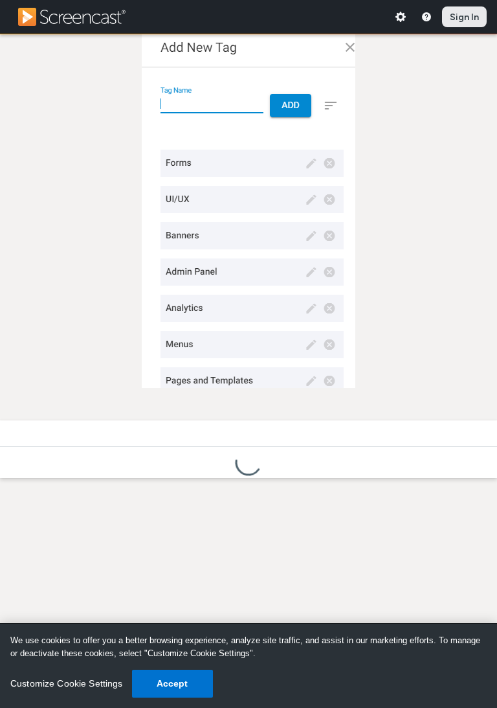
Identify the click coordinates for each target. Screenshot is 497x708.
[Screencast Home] (80, 17)
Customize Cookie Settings (66, 683)
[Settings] (400, 16)
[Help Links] (426, 16)
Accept (172, 683)
